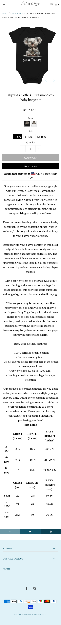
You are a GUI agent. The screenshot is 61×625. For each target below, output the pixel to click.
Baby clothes (18, 13)
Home (5, 13)
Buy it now (30, 166)
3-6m (18, 136)
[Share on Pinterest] (51, 531)
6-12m (29, 136)
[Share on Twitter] (30, 531)
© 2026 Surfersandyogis (22, 614)
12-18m (41, 136)
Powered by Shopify (39, 614)
